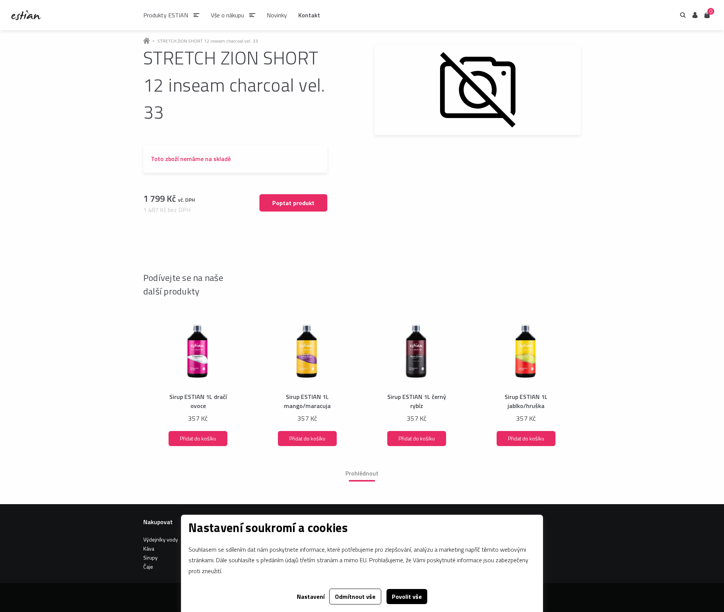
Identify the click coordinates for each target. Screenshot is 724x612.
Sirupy (150, 557)
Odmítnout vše (355, 596)
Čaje (148, 567)
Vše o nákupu (227, 15)
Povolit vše (407, 596)
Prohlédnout (362, 473)
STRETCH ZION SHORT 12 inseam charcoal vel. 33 (207, 41)
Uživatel (695, 15)
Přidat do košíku (198, 438)
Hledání (683, 15)
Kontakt (309, 15)
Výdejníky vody (160, 539)
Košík (707, 14)
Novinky (277, 15)
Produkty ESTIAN (165, 15)
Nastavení (311, 596)
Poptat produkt (293, 202)
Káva (148, 548)
